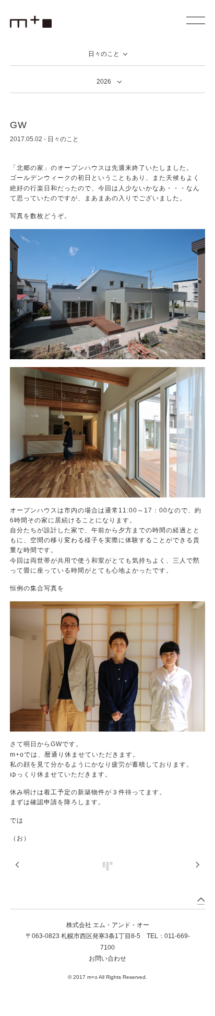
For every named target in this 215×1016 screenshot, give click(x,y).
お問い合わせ (107, 958)
